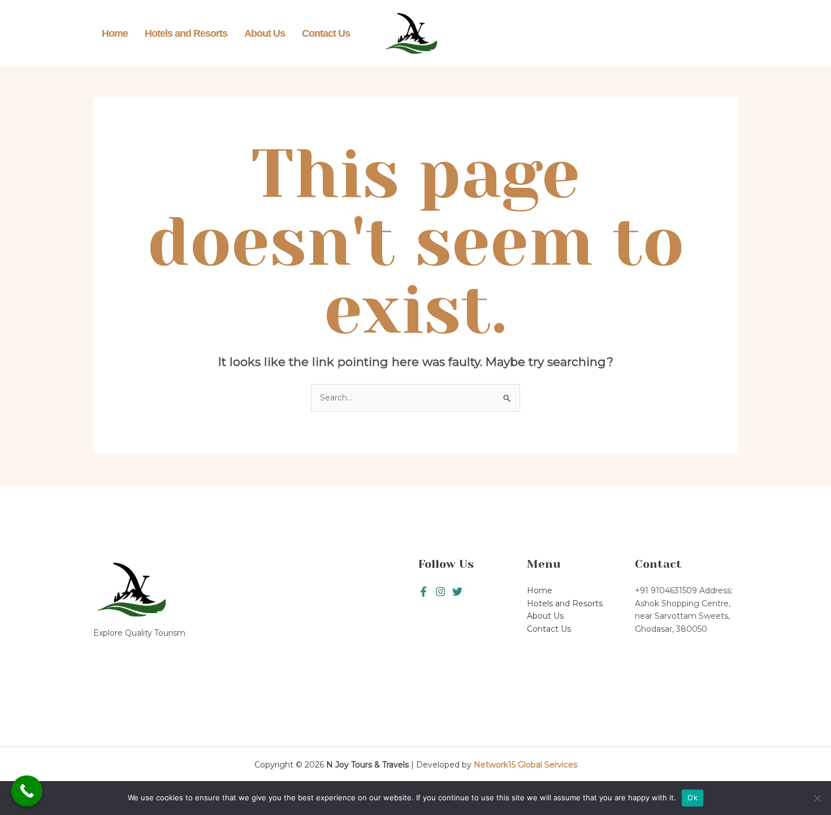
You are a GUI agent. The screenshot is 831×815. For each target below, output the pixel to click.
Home (115, 33)
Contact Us (326, 33)
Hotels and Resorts (186, 33)
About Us (264, 33)
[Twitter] (440, 592)
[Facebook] (423, 592)
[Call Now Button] (26, 791)
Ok (692, 797)
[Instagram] (457, 592)
